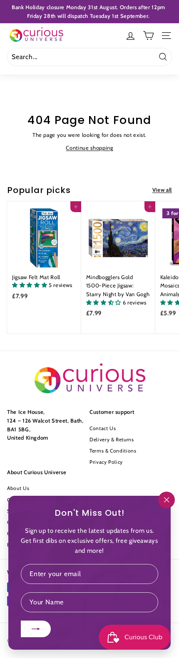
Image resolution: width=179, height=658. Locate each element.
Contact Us (103, 428)
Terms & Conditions (113, 451)
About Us (18, 488)
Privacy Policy (106, 462)
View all (162, 189)
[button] (30, 285)
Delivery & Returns (112, 439)
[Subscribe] (36, 629)
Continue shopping (89, 147)
